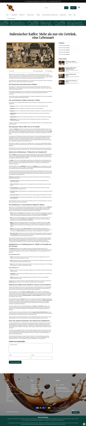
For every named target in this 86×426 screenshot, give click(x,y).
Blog (7, 399)
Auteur (10, 355)
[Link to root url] (10, 7)
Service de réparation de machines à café (13, 393)
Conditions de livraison (35, 384)
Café (7, 384)
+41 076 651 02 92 (61, 384)
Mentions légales (34, 390)
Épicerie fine (8, 388)
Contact (7, 397)
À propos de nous (9, 395)
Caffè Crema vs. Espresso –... (71, 61)
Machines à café (9, 390)
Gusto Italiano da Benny (14, 411)
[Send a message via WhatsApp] (84, 424)
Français (75, 412)
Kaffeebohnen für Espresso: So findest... (71, 81)
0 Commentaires (49, 71)
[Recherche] (66, 7)
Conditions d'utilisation (35, 391)
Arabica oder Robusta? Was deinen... (70, 75)
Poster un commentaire (15, 362)
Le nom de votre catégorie (64, 45)
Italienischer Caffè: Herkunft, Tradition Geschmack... (70, 68)
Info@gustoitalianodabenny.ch (63, 388)
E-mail (32, 355)
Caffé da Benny (9, 386)
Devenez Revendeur (10, 400)
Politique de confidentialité (36, 388)
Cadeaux (8, 391)
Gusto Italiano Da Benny (62, 387)
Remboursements (34, 386)
